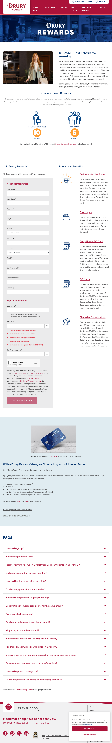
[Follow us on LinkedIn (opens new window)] (26, 733)
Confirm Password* (14, 350)
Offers (63, 8)
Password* (11, 321)
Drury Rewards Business (65, 144)
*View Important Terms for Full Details (17, 510)
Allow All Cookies (89, 729)
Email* (9, 258)
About (103, 8)
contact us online (41, 723)
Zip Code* (11, 238)
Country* (10, 248)
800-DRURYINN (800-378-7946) (17, 723)
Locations (49, 8)
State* (9, 229)
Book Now (35, 9)
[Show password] (47, 326)
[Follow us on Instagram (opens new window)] (12, 733)
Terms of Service (36, 373)
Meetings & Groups (87, 9)
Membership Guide (19, 373)
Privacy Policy (34, 378)
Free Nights (86, 212)
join (26, 501)
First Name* (11, 189)
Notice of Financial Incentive (31, 381)
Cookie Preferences (89, 734)
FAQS (92, 711)
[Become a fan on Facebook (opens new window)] (5, 733)
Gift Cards (85, 279)
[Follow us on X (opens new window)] (19, 733)
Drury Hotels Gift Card (91, 241)
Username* (11, 306)
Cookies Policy (87, 724)
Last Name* (11, 199)
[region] (89, 726)
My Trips (74, 9)
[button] (56, 516)
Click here (53, 456)
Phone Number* (13, 278)
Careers (93, 707)
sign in (19, 501)
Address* (10, 209)
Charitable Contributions (92, 317)
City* (9, 219)
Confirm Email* (13, 268)
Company (10, 288)
